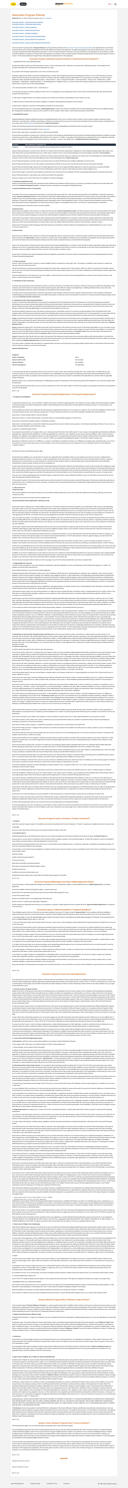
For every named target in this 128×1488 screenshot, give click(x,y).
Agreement (31, 123)
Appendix (15, 185)
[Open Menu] (115, 4)
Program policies (35, 1483)
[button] (110, 4)
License (67, 550)
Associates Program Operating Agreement (79, 47)
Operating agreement (17, 1483)
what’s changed (46, 18)
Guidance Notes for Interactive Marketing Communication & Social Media (91, 1394)
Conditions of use (52, 1483)
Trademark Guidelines (84, 684)
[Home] (64, 4)
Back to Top (15, 390)
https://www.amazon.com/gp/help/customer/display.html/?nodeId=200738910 (48, 147)
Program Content (29, 1024)
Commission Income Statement (50, 703)
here (53, 463)
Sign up (23, 4)
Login (13, 4)
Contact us (67, 1483)
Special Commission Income (20, 1467)
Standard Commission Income (21, 1461)
